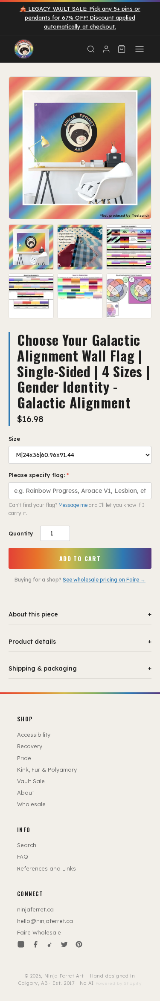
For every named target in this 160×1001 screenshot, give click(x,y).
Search (26, 845)
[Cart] (121, 49)
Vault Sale (31, 781)
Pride (24, 758)
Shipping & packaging (80, 668)
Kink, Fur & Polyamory (47, 769)
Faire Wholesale (39, 932)
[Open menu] (139, 49)
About (25, 792)
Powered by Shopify (119, 983)
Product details (80, 641)
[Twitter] (64, 944)
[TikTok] (50, 944)
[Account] (106, 49)
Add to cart (80, 558)
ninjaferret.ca (35, 909)
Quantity (21, 533)
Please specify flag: (39, 475)
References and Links (46, 868)
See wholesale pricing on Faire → (104, 579)
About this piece (80, 614)
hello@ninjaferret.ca (45, 920)
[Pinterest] (79, 944)
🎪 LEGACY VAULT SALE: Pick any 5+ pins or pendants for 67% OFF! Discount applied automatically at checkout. (80, 17)
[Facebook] (35, 944)
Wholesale (31, 804)
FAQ (22, 856)
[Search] (91, 49)
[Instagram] (21, 944)
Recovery (29, 746)
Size (14, 438)
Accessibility (33, 734)
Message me (72, 505)
